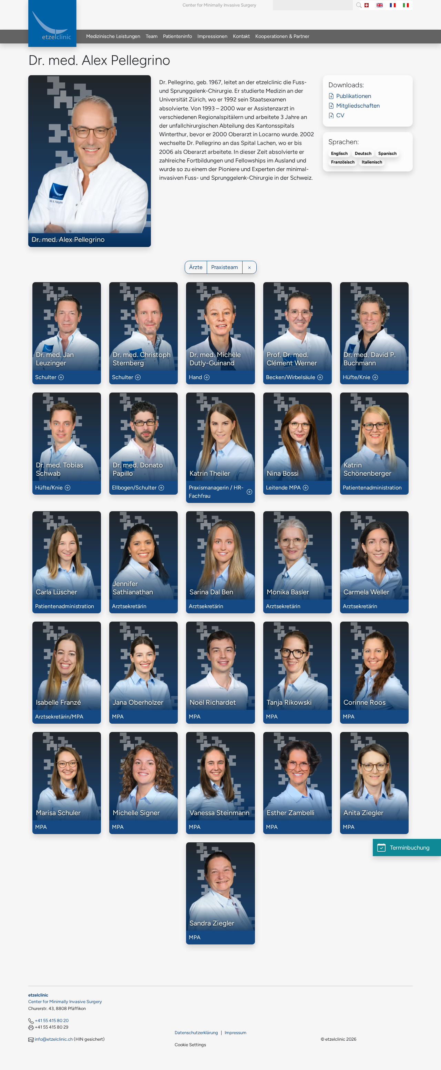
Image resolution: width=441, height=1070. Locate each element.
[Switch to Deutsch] (366, 5)
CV (340, 115)
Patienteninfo (177, 36)
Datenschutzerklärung (196, 1032)
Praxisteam (224, 267)
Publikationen (353, 95)
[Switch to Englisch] (379, 5)
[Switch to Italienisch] (405, 5)
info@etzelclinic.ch (54, 1039)
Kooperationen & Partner (282, 36)
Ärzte (196, 267)
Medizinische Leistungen (113, 36)
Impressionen (212, 36)
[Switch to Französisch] (392, 5)
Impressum (235, 1032)
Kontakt (241, 36)
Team (151, 36)
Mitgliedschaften (358, 105)
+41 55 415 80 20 (52, 1020)
